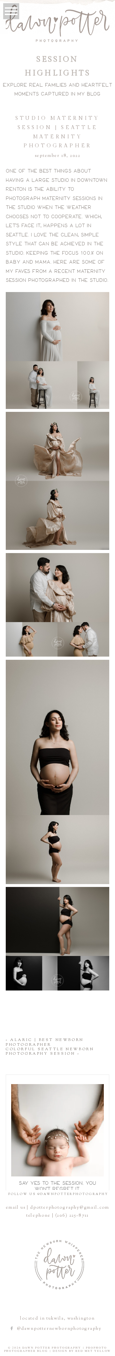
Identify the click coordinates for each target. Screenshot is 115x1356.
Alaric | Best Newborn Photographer (45, 1042)
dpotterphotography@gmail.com (69, 1208)
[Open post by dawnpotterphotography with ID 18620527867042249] (57, 1130)
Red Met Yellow (93, 1351)
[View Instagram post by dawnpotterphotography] (97, 1168)
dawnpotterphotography (56, 1087)
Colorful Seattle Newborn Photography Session (50, 1051)
